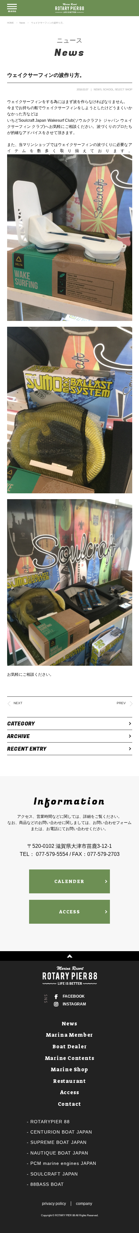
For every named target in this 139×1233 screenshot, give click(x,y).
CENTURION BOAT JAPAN (61, 1132)
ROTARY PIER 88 (65, 1215)
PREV (121, 703)
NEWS (98, 89)
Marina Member (69, 1035)
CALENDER (69, 881)
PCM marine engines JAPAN (63, 1163)
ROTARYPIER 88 (50, 1121)
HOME (10, 23)
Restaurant (69, 1081)
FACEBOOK (74, 996)
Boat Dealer (69, 1046)
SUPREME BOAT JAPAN (58, 1142)
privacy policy (54, 1203)
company (84, 1203)
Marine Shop (69, 1069)
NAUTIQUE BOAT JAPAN (59, 1153)
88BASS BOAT (47, 1184)
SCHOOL (108, 89)
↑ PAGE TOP (69, 956)
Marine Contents (69, 1058)
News (22, 23)
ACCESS (69, 912)
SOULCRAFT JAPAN (54, 1173)
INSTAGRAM (74, 1004)
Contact (69, 1104)
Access (69, 1092)
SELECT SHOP (123, 89)
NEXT (18, 703)
